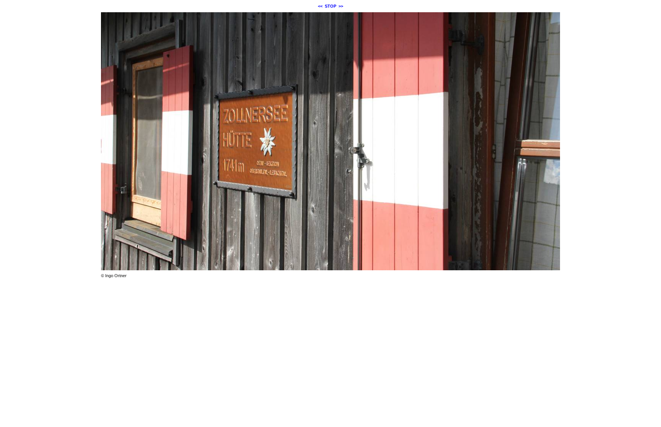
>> (341, 6)
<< (320, 6)
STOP (330, 6)
